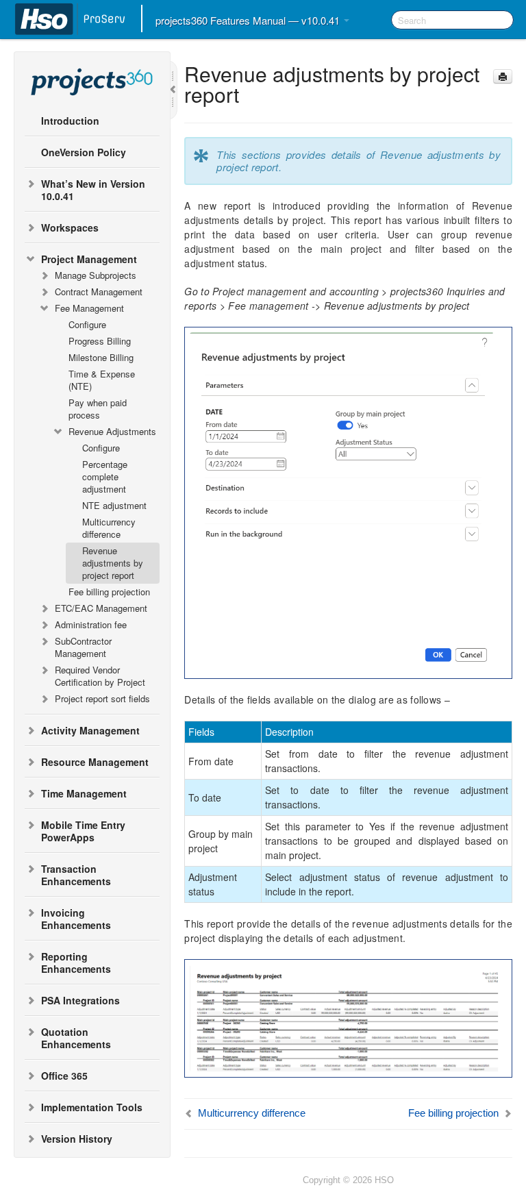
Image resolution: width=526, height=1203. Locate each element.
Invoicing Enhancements (76, 919)
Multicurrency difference (109, 528)
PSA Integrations (80, 1000)
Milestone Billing (101, 357)
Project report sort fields (102, 698)
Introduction (70, 120)
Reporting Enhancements (76, 963)
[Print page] (502, 76)
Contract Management (98, 291)
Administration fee (91, 624)
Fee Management (89, 307)
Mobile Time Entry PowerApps (83, 831)
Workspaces (70, 227)
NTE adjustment (114, 505)
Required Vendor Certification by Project (100, 676)
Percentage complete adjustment (104, 476)
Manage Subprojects (95, 275)
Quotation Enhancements (76, 1038)
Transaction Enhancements (76, 875)
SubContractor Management (83, 647)
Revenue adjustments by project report (112, 563)
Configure (87, 324)
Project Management (89, 259)
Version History (76, 1138)
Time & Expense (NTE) (101, 380)
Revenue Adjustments (112, 431)
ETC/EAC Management (101, 608)
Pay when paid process (97, 408)
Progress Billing (99, 340)
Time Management (84, 793)
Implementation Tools (91, 1107)
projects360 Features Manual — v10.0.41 (248, 20)
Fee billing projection (109, 591)
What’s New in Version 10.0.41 (93, 190)
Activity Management (90, 730)
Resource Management (95, 762)
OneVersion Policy (83, 152)
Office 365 (64, 1075)
